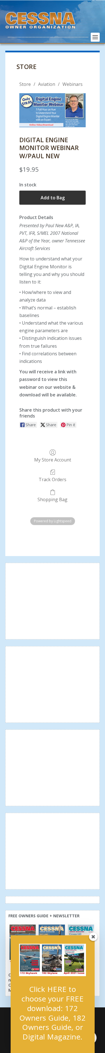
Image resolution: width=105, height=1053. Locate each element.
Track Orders (52, 479)
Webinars (72, 84)
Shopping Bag (52, 499)
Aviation (46, 84)
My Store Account (52, 460)
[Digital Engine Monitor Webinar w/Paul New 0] (52, 110)
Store (25, 84)
